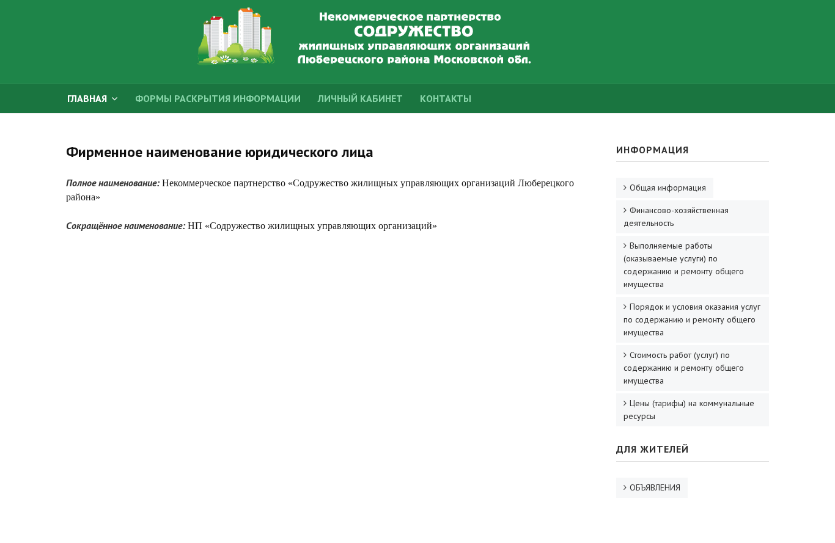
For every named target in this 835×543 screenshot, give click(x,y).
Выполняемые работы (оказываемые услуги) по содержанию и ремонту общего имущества (683, 265)
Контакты (445, 98)
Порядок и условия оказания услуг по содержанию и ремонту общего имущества (691, 319)
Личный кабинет (360, 98)
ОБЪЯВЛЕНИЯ (655, 487)
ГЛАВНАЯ (87, 98)
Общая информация (668, 187)
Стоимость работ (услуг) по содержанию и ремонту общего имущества (683, 367)
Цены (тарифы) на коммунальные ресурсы (688, 409)
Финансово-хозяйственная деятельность (676, 216)
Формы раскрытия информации (218, 98)
